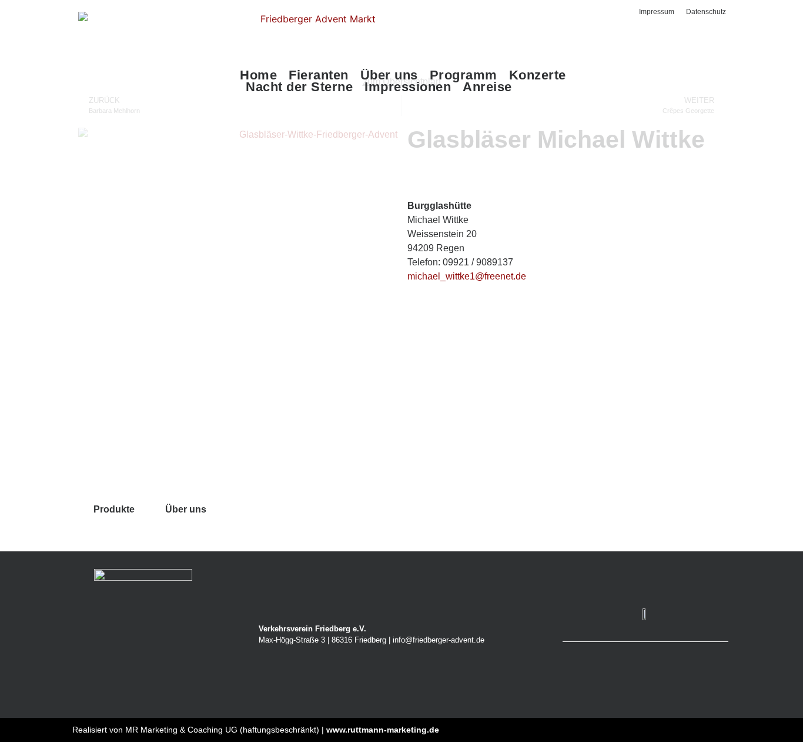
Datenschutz (706, 12)
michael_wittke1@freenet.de (466, 276)
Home (258, 75)
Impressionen (407, 87)
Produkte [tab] (114, 509)
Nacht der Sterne (299, 87)
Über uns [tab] (185, 509)
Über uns (389, 75)
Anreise (487, 87)
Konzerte (537, 75)
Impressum (656, 12)
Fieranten (319, 75)
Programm (463, 75)
